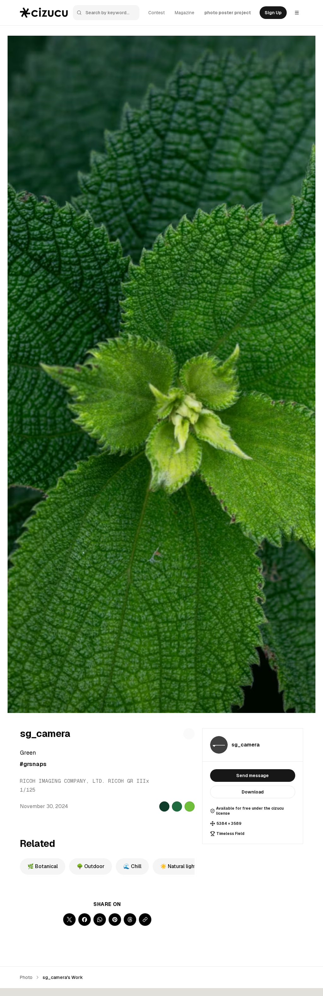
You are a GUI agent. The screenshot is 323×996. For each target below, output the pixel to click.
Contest (156, 12)
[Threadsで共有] (130, 919)
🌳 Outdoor (90, 866)
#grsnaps (33, 764)
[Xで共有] (69, 919)
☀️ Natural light (178, 866)
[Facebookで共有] (84, 919)
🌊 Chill (132, 866)
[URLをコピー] (145, 919)
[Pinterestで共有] (115, 919)
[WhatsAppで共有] (99, 919)
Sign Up (273, 12)
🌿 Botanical (42, 866)
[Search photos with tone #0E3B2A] (164, 806)
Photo (26, 977)
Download (253, 792)
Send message (252, 775)
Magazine (184, 12)
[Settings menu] (297, 12)
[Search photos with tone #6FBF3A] (190, 806)
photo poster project (227, 12)
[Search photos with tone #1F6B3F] (177, 806)
